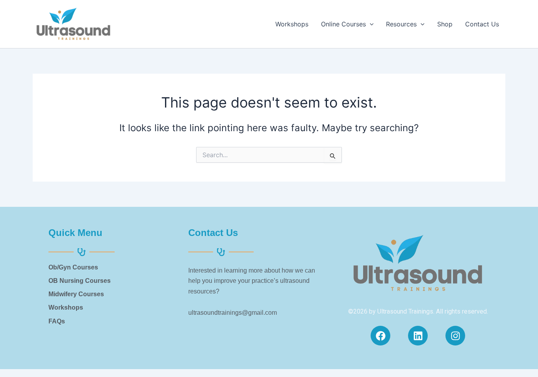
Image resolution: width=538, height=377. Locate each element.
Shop (445, 24)
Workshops (291, 24)
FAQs (56, 321)
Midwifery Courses (76, 294)
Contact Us (482, 24)
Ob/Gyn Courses (73, 267)
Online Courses (343, 24)
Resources (401, 24)
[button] (370, 24)
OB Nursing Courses (79, 280)
